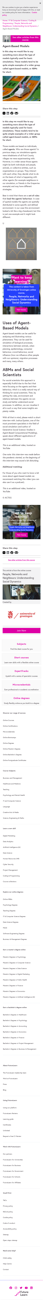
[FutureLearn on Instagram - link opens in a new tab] (15, 1287)
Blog (4, 1090)
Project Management (10, 870)
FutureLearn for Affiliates (12, 1183)
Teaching (6, 789)
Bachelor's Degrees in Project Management (18, 1043)
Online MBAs (7, 899)
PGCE (5, 928)
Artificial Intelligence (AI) (11, 847)
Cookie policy (8, 1217)
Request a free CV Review (12, 1136)
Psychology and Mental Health (14, 795)
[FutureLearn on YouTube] (26, 1287)
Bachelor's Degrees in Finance (13, 1038)
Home (5, 20)
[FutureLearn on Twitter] (21, 1287)
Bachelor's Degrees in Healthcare (14, 1015)
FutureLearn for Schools (11, 1177)
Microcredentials (9, 732)
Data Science (7, 853)
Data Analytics (8, 841)
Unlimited (6, 1131)
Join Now (21, 630)
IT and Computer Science (12, 801)
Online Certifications (10, 726)
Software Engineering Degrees (14, 934)
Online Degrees (8, 743)
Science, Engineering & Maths (13, 818)
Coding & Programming (11, 876)
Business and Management (12, 778)
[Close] (40, 3)
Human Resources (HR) (11, 859)
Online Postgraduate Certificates (14, 760)
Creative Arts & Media (11, 812)
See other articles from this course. (25, 38)
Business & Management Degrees (15, 939)
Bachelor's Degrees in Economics (14, 1032)
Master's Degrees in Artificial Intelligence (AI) (19, 997)
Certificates (7, 1125)
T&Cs (5, 1200)
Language (6, 807)
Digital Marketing (9, 836)
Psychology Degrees (10, 905)
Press (5, 1084)
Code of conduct (9, 1223)
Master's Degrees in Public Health (15, 980)
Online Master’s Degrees (11, 749)
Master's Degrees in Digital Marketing (16, 974)
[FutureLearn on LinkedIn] (31, 1287)
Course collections (9, 882)
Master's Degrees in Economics (14, 991)
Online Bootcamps (9, 737)
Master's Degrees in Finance (13, 986)
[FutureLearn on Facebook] (11, 1287)
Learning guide (8, 1119)
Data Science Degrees (10, 922)
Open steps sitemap (10, 1240)
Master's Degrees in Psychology (14, 957)
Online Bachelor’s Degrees (12, 755)
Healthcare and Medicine (12, 784)
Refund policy (8, 1212)
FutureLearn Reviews (10, 1113)
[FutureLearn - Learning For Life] (21, 1293)
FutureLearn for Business (12, 1165)
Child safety (7, 1258)
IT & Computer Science (18, 20)
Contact (6, 1269)
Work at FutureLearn (10, 1079)
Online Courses (8, 720)
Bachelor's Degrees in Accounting (15, 1026)
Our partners (7, 1154)
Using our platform (10, 1108)
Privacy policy (8, 1206)
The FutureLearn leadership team (14, 1073)
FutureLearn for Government (13, 1171)
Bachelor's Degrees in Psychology (15, 1020)
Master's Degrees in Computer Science (16, 963)
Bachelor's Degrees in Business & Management (19, 1049)
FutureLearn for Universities (13, 1160)
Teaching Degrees (9, 911)
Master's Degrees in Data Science (15, 968)
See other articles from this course (21, 560)
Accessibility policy (10, 1229)
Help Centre (7, 1264)
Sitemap (6, 1235)
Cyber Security (8, 864)
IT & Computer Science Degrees (14, 916)
